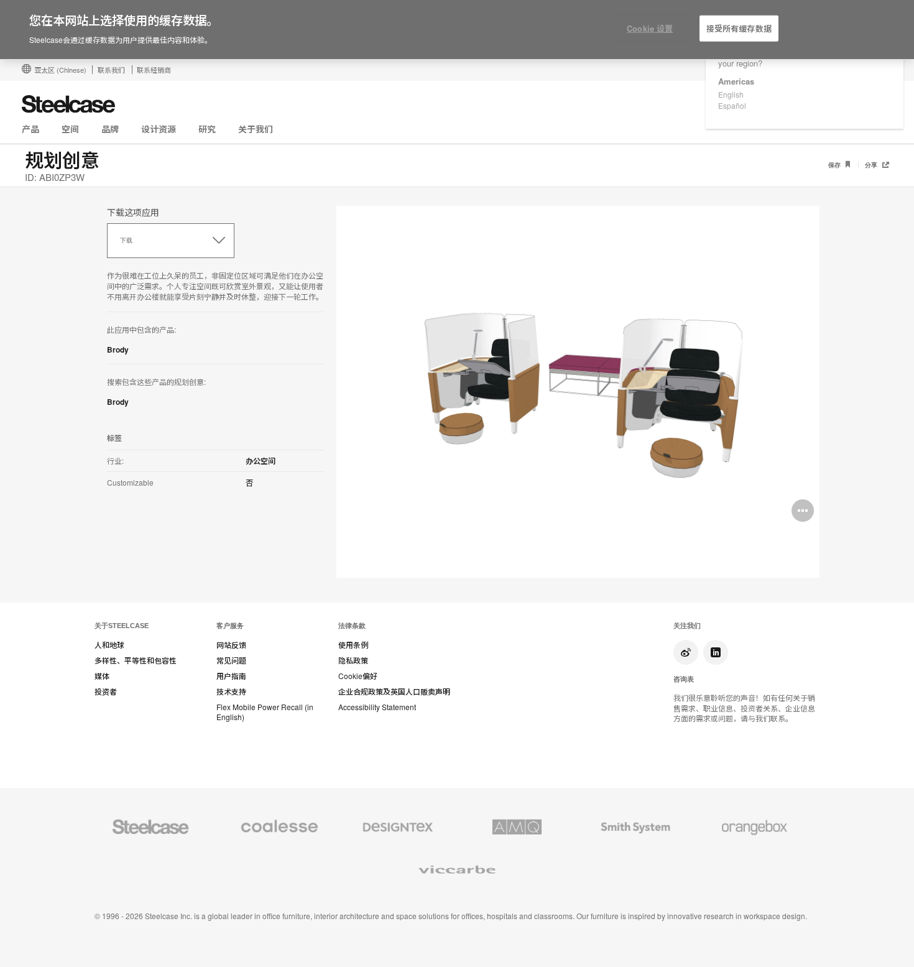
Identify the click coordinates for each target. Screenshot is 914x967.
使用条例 (353, 645)
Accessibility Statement (377, 707)
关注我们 (687, 625)
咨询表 (683, 679)
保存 (835, 165)
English (731, 94)
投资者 (106, 691)
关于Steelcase (122, 625)
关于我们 (255, 129)
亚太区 (60, 70)
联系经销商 (154, 70)
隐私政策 (353, 660)
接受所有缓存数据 (739, 28)
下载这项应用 (133, 212)
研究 (207, 129)
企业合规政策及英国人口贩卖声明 (394, 691)
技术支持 (231, 691)
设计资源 (158, 129)
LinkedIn (715, 652)
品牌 (110, 129)
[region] (457, 30)
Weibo (685, 652)
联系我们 (111, 70)
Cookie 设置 (650, 28)
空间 (70, 129)
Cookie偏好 (357, 676)
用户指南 (231, 676)
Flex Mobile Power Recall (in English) (264, 712)
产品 (30, 129)
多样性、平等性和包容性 (136, 660)
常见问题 (231, 660)
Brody (118, 349)
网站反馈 (231, 645)
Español (732, 105)
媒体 (102, 676)
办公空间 (260, 460)
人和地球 (109, 645)
